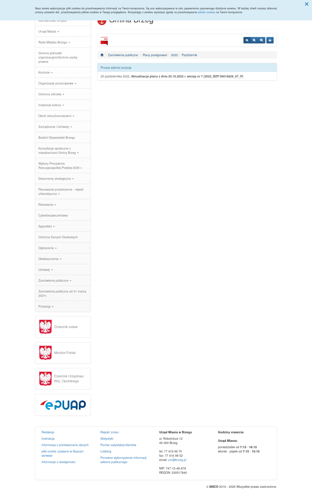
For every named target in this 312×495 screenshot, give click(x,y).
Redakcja (48, 432)
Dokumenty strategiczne (55, 178)
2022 (174, 55)
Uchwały (44, 269)
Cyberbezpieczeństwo (53, 215)
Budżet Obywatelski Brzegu (56, 137)
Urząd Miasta (47, 31)
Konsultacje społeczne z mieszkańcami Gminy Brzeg (57, 150)
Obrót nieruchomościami (55, 116)
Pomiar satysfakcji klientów (118, 445)
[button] (307, 4)
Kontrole (44, 72)
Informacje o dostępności (58, 462)
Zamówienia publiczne (53, 280)
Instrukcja (48, 438)
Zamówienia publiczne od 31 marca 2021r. (62, 293)
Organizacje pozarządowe (56, 83)
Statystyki (106, 438)
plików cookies (206, 12)
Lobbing (105, 451)
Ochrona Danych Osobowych (58, 237)
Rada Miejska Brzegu (53, 42)
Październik (189, 55)
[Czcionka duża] (261, 40)
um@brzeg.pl (177, 460)
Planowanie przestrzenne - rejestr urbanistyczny (61, 191)
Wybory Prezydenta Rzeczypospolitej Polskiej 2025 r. (60, 165)
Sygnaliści (45, 226)
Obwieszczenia (48, 259)
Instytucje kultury (50, 105)
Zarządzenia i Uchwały (54, 126)
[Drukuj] (270, 40)
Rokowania (46, 204)
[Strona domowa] (101, 55)
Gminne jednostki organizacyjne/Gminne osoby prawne (57, 57)
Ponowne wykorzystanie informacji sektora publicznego (123, 459)
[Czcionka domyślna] (247, 40)
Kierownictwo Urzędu (52, 20)
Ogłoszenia (46, 248)
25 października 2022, (172, 76)
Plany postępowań (155, 55)
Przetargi (44, 306)
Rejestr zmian (109, 432)
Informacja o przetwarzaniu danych (65, 445)
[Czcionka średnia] (254, 40)
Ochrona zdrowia (50, 94)
